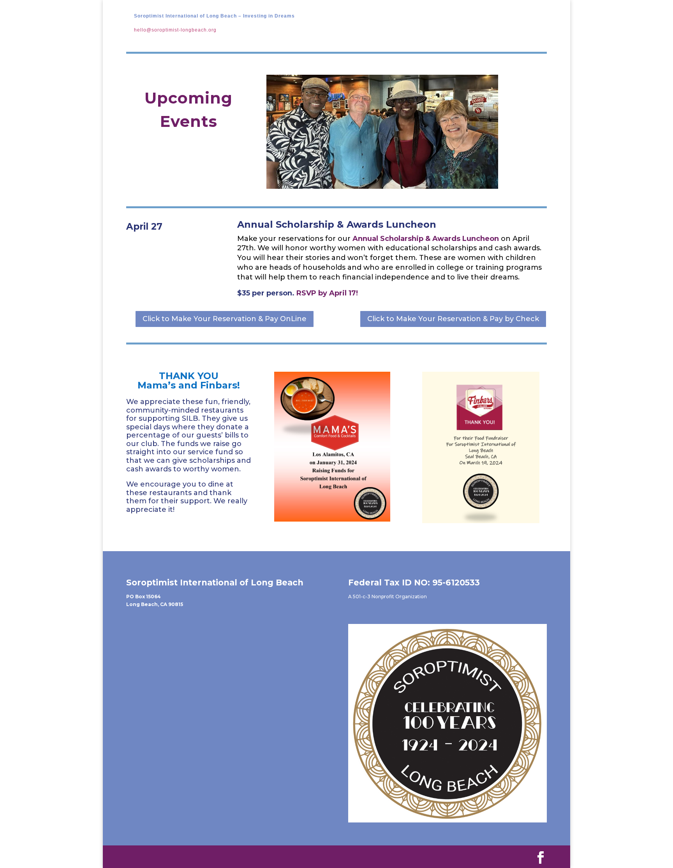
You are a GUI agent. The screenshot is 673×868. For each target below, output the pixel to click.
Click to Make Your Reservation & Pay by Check (453, 319)
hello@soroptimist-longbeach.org (175, 30)
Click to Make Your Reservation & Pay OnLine (225, 319)
